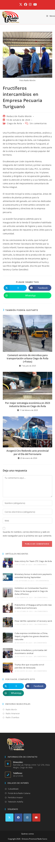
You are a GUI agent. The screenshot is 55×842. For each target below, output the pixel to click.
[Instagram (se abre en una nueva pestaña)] (30, 4)
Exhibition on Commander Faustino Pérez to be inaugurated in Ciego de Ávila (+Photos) (31, 591)
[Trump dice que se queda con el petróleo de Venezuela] (8, 668)
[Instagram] (27, 818)
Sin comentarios (38, 123)
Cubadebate (13, 789)
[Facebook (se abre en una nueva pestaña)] (25, 4)
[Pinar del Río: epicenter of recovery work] (8, 622)
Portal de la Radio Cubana (19, 793)
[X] (9, 818)
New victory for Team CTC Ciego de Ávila (33, 561)
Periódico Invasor (15, 797)
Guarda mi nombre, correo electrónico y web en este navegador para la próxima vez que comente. (27, 534)
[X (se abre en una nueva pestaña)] (20, 4)
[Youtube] (36, 818)
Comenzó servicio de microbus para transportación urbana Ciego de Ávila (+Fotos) (27, 358)
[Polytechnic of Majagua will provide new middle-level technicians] (8, 608)
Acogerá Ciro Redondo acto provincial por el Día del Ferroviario (27, 452)
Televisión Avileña (15, 801)
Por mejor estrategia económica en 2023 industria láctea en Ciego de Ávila (27, 404)
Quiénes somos (27, 834)
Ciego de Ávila (14, 123)
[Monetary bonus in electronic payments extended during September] (8, 577)
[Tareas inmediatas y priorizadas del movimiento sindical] (8, 653)
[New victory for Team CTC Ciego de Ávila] (8, 563)
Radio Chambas (12, 717)
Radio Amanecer (13, 713)
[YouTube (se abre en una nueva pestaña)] (34, 4)
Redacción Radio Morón (19, 116)
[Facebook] (18, 818)
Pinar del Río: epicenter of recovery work (33, 621)
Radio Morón (11, 709)
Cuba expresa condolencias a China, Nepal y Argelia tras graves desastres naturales (32, 636)
